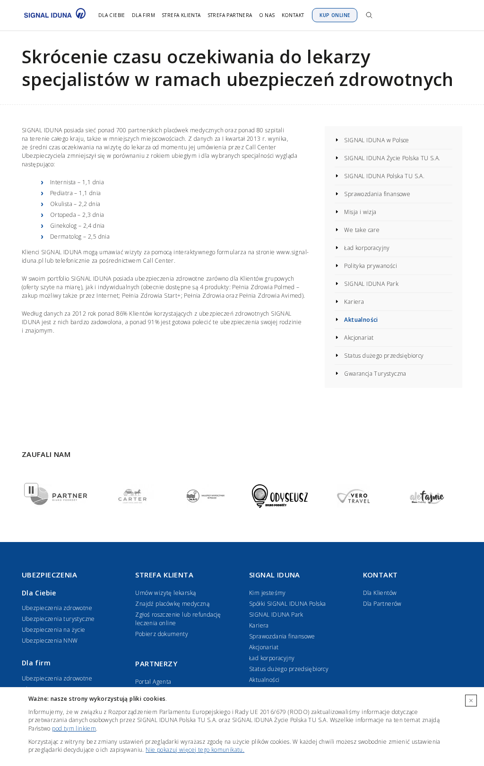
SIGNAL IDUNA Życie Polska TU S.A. (392, 158)
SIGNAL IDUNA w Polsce (376, 140)
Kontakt (293, 15)
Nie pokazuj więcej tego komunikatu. (195, 750)
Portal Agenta (153, 682)
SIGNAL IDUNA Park (371, 284)
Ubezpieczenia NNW (50, 641)
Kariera (354, 302)
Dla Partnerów (382, 604)
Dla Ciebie (111, 15)
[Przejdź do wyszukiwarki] (369, 15)
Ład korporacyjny (366, 248)
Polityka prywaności (370, 266)
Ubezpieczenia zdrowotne (57, 608)
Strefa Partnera (229, 15)
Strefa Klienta (181, 15)
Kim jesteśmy (267, 593)
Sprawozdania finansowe (377, 194)
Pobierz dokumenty (161, 634)
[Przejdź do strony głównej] (52, 15)
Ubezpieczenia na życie (54, 630)
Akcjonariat (358, 338)
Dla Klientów (380, 593)
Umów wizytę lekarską (165, 593)
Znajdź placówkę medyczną (172, 604)
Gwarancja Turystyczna (375, 374)
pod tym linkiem (74, 728)
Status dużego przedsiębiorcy (384, 356)
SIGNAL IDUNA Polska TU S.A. (384, 176)
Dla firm (143, 15)
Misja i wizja (360, 212)
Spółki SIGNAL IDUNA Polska (287, 604)
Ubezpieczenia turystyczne (58, 619)
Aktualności (361, 320)
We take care (362, 230)
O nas (267, 15)
